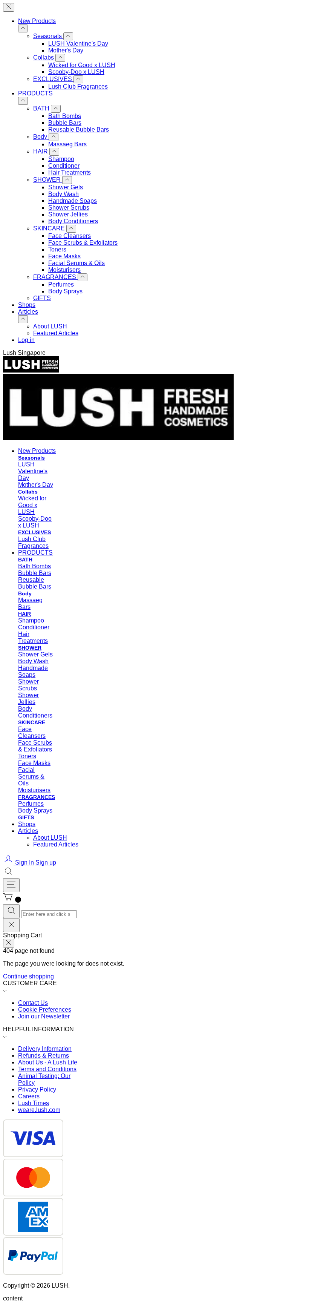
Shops (26, 305)
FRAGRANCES (55, 277)
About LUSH (50, 326)
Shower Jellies (68, 214)
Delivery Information (45, 1049)
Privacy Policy (37, 1089)
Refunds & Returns (43, 1055)
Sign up (45, 862)
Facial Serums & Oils (76, 263)
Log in (26, 340)
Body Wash (63, 194)
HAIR (41, 151)
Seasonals (48, 36)
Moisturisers (64, 270)
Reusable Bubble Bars (78, 129)
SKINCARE (49, 228)
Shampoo (61, 159)
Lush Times (33, 1103)
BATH (42, 108)
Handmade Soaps (72, 201)
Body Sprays (65, 291)
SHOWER (47, 179)
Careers (29, 1096)
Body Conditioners (73, 221)
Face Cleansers (69, 236)
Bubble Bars (64, 123)
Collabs (44, 57)
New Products (37, 21)
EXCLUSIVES (53, 79)
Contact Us (33, 1003)
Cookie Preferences (44, 1009)
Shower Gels (65, 187)
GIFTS (42, 298)
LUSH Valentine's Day (78, 43)
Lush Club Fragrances (78, 86)
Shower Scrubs (68, 207)
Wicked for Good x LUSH (81, 65)
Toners (57, 249)
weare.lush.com (39, 1110)
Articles (28, 311)
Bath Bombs (64, 116)
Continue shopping (28, 976)
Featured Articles (55, 333)
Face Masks (64, 256)
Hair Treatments (69, 172)
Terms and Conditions (47, 1069)
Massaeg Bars (67, 144)
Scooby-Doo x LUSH (76, 72)
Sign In (24, 862)
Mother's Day (65, 50)
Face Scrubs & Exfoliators (83, 242)
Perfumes (61, 284)
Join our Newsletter (44, 1016)
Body (41, 136)
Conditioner (64, 166)
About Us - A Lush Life (47, 1062)
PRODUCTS (35, 93)
